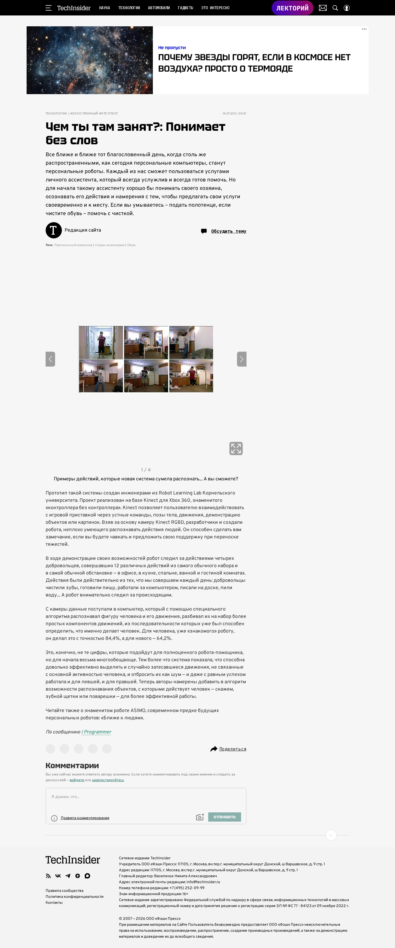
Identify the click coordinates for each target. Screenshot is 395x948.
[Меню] (49, 8)
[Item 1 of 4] (146, 359)
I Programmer (96, 732)
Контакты (54, 903)
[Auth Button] (347, 8)
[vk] (58, 876)
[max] (87, 876)
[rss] (48, 876)
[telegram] (68, 876)
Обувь (131, 245)
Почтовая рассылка (323, 8)
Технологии (56, 114)
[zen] (77, 876)
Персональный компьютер (73, 245)
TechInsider (74, 7)
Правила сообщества (64, 891)
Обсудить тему (229, 231)
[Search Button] (335, 8)
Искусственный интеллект (94, 114)
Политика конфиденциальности (74, 897)
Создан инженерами (109, 245)
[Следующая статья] (198, 835)
